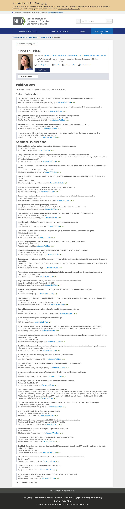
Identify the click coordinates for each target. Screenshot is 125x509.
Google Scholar (70, 65)
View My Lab (42, 70)
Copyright (77, 498)
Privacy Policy (27, 498)
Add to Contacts (85, 65)
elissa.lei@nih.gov (43, 65)
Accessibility (58, 498)
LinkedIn (57, 65)
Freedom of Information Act (43, 498)
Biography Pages (26, 76)
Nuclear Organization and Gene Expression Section (61, 55)
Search (109, 21)
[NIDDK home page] (30, 21)
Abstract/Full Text (64, 103)
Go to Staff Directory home (27, 44)
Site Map (57, 501)
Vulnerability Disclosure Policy (92, 498)
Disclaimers (68, 498)
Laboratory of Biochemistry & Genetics (93, 55)
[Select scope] (78, 21)
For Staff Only (66, 501)
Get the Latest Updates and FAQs (69, 9)
